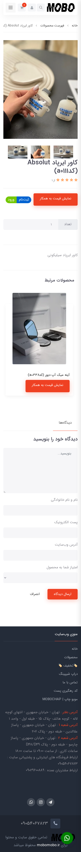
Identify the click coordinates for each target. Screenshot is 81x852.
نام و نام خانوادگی (64, 500)
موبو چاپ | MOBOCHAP (60, 699)
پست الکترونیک (66, 522)
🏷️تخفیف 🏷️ (68, 665)
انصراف (35, 594)
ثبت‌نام (24, 199)
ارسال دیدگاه (62, 594)
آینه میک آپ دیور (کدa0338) (50, 375)
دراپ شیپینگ (68, 674)
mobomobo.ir (48, 845)
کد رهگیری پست (66, 690)
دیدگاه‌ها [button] (65, 422)
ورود (11, 199)
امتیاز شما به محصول (62, 567)
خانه (75, 649)
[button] (41, 7)
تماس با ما (70, 682)
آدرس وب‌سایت (66, 544)
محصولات (71, 657)
